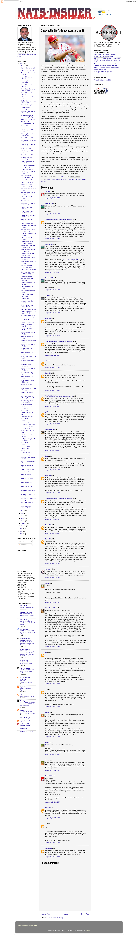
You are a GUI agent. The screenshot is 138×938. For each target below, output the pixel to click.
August (23, 66)
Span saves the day (26, 276)
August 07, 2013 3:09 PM (52, 602)
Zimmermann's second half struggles (27, 401)
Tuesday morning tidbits (28, 315)
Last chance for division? (28, 472)
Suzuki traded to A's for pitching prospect (27, 108)
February (24, 523)
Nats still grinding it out (27, 105)
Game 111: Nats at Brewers (26, 475)
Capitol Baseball (25, 721)
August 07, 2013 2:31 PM (52, 424)
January (23, 526)
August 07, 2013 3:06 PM (52, 577)
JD (46, 361)
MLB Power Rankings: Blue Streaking (27, 272)
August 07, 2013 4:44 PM (52, 857)
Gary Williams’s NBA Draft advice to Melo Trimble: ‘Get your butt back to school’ (27, 671)
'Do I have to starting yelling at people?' (27, 373)
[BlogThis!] (73, 177)
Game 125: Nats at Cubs (28, 155)
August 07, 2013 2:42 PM (52, 450)
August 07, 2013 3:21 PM (52, 754)
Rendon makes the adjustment (26, 349)
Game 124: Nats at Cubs (28, 180)
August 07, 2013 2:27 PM (52, 406)
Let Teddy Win (24, 629)
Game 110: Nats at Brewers (26, 483)
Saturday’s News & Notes (27, 607)
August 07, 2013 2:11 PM (52, 336)
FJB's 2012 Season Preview (27, 696)
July (22, 511)
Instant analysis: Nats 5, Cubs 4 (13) (28, 112)
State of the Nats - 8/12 (27, 322)
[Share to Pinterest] (79, 177)
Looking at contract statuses (26, 385)
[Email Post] (67, 176)
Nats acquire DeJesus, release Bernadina (27, 176)
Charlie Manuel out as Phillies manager (27, 242)
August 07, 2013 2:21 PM (52, 390)
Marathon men (25, 201)
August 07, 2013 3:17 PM (52, 706)
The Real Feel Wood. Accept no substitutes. (59, 219)
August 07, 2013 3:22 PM (52, 770)
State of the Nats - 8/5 (27, 469)
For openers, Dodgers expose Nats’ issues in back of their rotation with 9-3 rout (27, 643)
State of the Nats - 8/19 (27, 182)
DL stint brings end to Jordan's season (27, 212)
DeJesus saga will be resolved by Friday (27, 116)
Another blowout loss (27, 169)
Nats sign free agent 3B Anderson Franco (27, 266)
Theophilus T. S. (50, 608)
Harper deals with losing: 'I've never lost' (28, 89)
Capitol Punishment (26, 687)
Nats (66, 179)
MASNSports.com (25, 701)
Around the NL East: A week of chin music (27, 162)
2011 (21, 531)
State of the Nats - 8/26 (27, 70)
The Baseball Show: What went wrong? (28, 101)
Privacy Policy (33, 925)
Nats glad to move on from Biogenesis (27, 451)
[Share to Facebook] (77, 177)
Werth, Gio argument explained (27, 295)
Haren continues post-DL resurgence (28, 250)
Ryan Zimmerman (73, 179)
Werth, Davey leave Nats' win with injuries (28, 325)
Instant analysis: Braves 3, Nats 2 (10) (28, 230)
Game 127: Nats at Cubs (28, 119)
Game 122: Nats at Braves (26, 220)
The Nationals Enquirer (27, 732)
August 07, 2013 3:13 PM (52, 683)
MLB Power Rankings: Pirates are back (27, 503)
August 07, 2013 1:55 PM (52, 290)
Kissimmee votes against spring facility (28, 166)
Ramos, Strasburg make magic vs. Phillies (28, 318)
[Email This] (71, 177)
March (23, 521)
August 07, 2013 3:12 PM (52, 646)
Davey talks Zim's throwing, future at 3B (28, 423)
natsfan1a (48, 742)
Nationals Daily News (26, 718)
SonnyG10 (48, 191)
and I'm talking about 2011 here (72, 259)
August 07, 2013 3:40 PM (52, 842)
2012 (21, 529)
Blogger (88, 930)
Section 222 (49, 203)
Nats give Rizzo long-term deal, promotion (28, 499)
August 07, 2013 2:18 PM (52, 367)
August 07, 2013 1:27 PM (52, 214)
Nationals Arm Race (26, 612)
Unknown (48, 807)
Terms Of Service (22, 925)
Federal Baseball (25, 649)
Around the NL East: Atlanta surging (27, 447)
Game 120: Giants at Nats (28, 269)
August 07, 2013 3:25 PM (52, 818)
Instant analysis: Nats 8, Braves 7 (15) (28, 204)
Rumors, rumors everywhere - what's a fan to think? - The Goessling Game (27, 704)
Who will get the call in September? (27, 81)
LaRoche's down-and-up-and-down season (28, 491)
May (22, 516)
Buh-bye (47, 745)
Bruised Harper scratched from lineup (28, 216)
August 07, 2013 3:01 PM (52, 533)
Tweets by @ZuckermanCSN (102, 80)
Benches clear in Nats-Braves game (27, 427)
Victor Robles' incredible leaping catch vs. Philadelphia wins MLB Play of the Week (106, 64)
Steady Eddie (49, 429)
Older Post (85, 914)
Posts (22, 541)
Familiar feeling (25, 455)
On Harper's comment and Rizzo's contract (28, 495)
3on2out (47, 295)
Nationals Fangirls (25, 620)
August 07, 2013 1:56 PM (52, 313)
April (22, 518)
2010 (21, 534)
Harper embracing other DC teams (27, 381)
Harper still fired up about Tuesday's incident (28, 411)
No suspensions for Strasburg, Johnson (27, 158)
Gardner (47, 569)
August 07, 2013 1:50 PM (52, 272)
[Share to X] (75, 177)
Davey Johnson (55, 179)
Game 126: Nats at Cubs (28, 138)
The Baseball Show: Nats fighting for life (28, 246)
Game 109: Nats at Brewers (26, 487)
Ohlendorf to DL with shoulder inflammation (28, 479)
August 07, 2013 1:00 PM (52, 198)
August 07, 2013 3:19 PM (52, 736)
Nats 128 (48, 318)
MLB (62, 179)
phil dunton (49, 412)
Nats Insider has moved (28, 68)
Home (65, 914)
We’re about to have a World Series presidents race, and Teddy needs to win (27, 632)
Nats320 (22, 710)
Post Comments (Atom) (56, 918)
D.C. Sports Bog (25, 668)
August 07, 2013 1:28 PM (52, 238)
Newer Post (45, 914)
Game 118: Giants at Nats (28, 309)
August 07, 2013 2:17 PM (52, 355)
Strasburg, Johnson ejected (26, 208)
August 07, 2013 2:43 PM (52, 470)
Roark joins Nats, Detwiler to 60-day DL (28, 439)
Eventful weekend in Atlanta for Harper (26, 185)
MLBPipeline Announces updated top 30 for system (27, 614)
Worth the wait (25, 298)
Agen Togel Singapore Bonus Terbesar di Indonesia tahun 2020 (27, 623)
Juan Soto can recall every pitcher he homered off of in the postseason (105, 55)
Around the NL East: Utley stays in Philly (28, 312)
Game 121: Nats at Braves (26, 238)
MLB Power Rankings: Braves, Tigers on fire (28, 397)
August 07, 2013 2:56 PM (52, 519)
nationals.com (24, 660)
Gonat (47, 583)
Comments (23, 544)
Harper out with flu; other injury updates (28, 305)
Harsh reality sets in (26, 404)
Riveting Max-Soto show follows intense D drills (26, 662)
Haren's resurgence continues (26, 365)
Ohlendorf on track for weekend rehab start (27, 415)
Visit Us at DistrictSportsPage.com (26, 681)
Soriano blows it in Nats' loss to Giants (28, 254)
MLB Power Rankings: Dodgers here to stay (27, 122)
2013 (21, 63)
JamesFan (48, 848)
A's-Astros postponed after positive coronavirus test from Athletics (104, 72)
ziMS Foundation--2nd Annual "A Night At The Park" (27, 712)
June (22, 513)
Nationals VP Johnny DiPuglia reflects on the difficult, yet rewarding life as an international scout (107, 60)
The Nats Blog (24, 728)
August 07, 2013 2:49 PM (52, 492)
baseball (47, 179)
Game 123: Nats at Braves (26, 197)
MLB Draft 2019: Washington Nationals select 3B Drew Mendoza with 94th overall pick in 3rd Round (27, 653)
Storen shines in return (27, 223)
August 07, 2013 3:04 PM (52, 563)
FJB (21, 694)
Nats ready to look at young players (27, 134)
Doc (46, 456)
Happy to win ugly (26, 148)
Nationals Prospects (26, 606)
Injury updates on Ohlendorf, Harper (26, 507)
